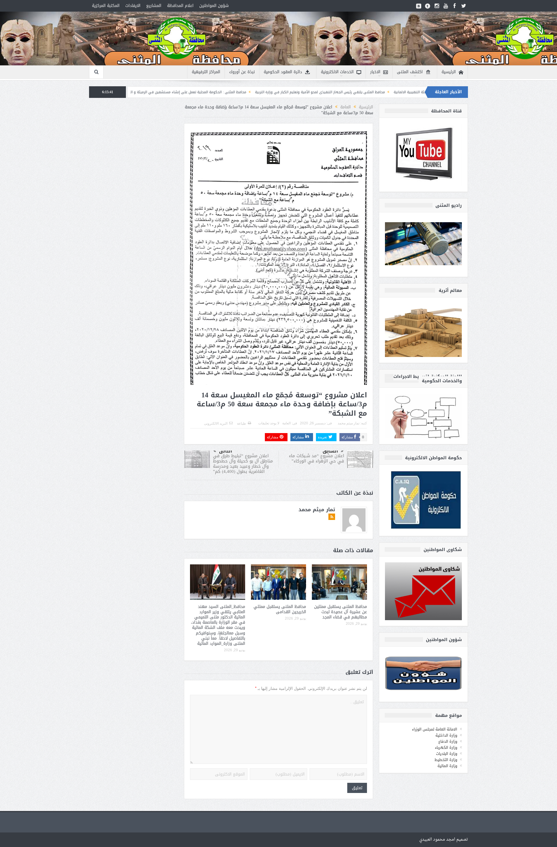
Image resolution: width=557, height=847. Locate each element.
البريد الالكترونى (215, 423)
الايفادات (132, 6)
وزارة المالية (447, 765)
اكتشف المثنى (410, 72)
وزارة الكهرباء (446, 747)
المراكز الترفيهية (206, 72)
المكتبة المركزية (106, 6)
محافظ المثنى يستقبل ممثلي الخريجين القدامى (280, 609)
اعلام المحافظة (180, 6)
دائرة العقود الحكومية (283, 72)
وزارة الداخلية (446, 735)
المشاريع (153, 6)
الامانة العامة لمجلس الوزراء (434, 729)
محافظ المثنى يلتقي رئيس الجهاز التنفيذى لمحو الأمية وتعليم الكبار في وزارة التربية (376, 92)
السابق (330, 451)
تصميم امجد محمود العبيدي (443, 840)
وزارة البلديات (446, 753)
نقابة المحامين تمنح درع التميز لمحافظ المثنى (138, 92)
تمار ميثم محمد (348, 423)
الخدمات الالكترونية (337, 72)
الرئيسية (449, 72)
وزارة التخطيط (446, 759)
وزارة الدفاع (447, 741)
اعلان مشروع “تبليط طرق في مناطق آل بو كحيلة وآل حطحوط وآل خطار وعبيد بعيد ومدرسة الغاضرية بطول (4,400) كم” (243, 463)
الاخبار (375, 72)
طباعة (241, 423)
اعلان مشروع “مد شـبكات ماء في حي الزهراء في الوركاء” (316, 458)
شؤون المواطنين (214, 6)
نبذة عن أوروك (242, 72)
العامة (286, 423)
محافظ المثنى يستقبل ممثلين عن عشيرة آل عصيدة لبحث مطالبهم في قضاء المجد (340, 612)
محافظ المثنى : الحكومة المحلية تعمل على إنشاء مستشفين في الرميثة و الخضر (241, 92)
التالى (225, 451)
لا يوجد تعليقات (268, 423)
